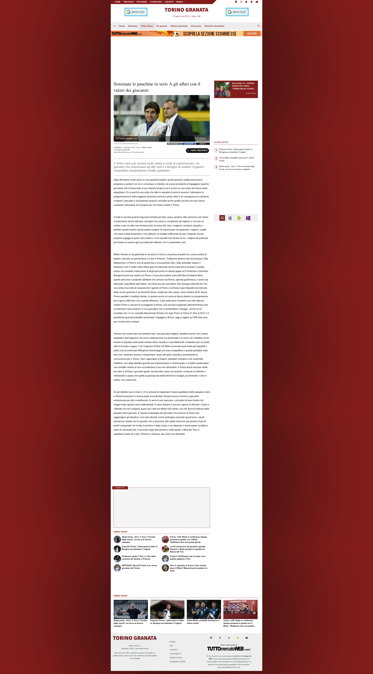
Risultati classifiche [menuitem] (214, 26)
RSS (171, 646)
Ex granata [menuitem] (161, 26)
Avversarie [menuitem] (196, 26)
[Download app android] (251, 2)
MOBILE (179, 2)
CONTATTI (169, 2)
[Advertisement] (236, 337)
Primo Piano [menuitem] (147, 26)
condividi (188, 144)
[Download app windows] (257, 2)
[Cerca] (258, 26)
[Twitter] (241, 2)
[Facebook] (236, 2)
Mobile (173, 642)
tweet (202, 144)
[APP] (222, 218)
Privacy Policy (176, 658)
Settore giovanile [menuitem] (179, 26)
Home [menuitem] (122, 26)
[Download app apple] (246, 2)
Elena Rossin (121, 150)
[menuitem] (114, 26)
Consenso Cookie (177, 662)
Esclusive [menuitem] (133, 26)
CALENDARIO (156, 2)
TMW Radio (128, 2)
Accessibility (175, 654)
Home (117, 2)
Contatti (173, 650)
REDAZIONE (142, 2)
